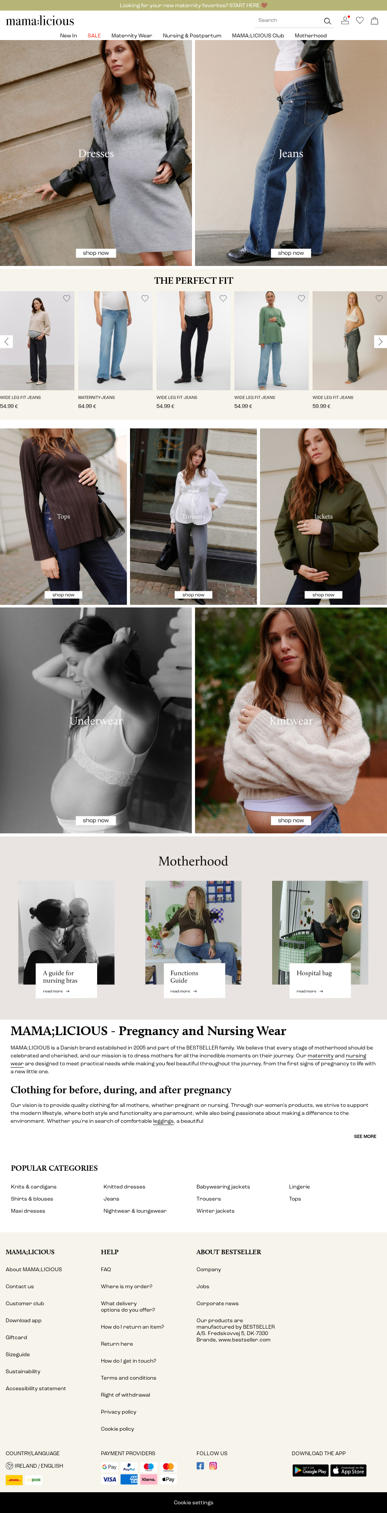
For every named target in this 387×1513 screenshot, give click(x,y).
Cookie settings (194, 1502)
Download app (24, 1320)
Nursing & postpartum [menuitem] (192, 35)
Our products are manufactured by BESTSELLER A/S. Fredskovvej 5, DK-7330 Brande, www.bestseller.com (236, 1330)
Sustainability (23, 1371)
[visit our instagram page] (213, 1468)
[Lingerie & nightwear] (96, 720)
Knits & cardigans (34, 1187)
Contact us (20, 1286)
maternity (321, 1055)
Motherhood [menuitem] (311, 35)
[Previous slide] (6, 341)
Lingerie (299, 1187)
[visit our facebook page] (200, 1468)
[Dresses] (96, 153)
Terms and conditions (128, 1378)
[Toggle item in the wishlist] (66, 298)
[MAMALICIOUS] (40, 24)
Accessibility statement (36, 1388)
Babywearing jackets (223, 1187)
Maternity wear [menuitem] (131, 35)
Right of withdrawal (125, 1395)
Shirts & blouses (32, 1199)
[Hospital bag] (322, 928)
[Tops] (63, 516)
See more (365, 1136)
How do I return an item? (132, 1327)
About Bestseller (229, 1252)
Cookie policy (117, 1429)
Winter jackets (216, 1211)
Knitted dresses (125, 1187)
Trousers (209, 1199)
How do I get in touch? (128, 1361)
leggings (163, 1121)
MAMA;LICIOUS (30, 1252)
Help (110, 1252)
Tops (295, 1199)
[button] (37, 340)
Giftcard (16, 1337)
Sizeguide (18, 1354)
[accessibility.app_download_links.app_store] (348, 1477)
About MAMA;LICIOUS (34, 1269)
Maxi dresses (28, 1211)
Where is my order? (126, 1286)
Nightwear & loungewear (135, 1211)
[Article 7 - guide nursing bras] (64, 928)
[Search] (327, 21)
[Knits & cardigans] (291, 720)
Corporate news (218, 1303)
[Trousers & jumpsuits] (193, 516)
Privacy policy (118, 1412)
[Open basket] (374, 21)
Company (209, 1269)
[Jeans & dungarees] (291, 153)
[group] (37, 355)
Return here (117, 1344)
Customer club (25, 1303)
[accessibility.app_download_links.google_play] (311, 1477)
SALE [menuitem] (94, 35)
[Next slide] (380, 341)
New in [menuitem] (68, 35)
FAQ (106, 1269)
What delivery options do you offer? (128, 1306)
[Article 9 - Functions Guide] (193, 928)
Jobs (203, 1286)
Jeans (111, 1199)
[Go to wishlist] (360, 22)
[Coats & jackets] (323, 516)
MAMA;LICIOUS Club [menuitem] (258, 35)
